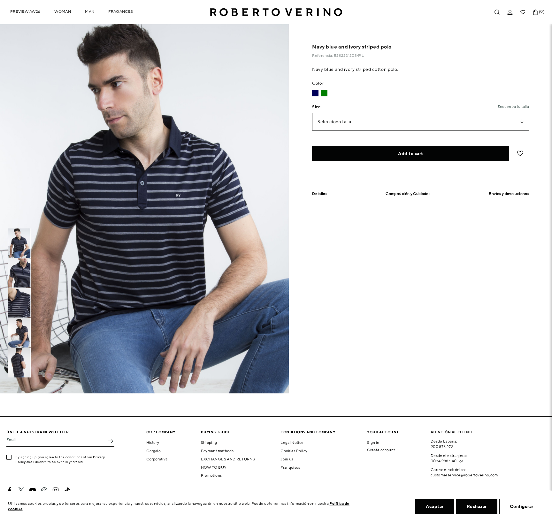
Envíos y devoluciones (509, 194)
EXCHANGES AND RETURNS (228, 459)
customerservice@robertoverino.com (464, 475)
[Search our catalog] (497, 12)
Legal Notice (291, 442)
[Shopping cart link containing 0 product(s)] (535, 12)
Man (89, 11)
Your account (383, 432)
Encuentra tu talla (513, 106)
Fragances (120, 11)
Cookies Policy (293, 450)
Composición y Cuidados (408, 194)
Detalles (319, 194)
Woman (62, 11)
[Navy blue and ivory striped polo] (315, 93)
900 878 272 (442, 446)
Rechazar (477, 506)
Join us (286, 459)
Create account (381, 449)
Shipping (209, 442)
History (152, 442)
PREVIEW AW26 (25, 11)
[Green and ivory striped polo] (324, 93)
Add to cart (410, 153)
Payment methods (217, 450)
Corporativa (157, 459)
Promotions (211, 475)
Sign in (373, 442)
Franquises (290, 467)
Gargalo (153, 450)
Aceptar (435, 506)
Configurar (521, 506)
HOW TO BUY (214, 467)
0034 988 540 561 (447, 461)
